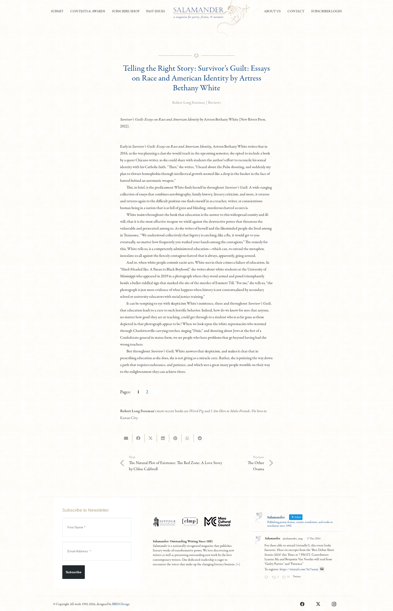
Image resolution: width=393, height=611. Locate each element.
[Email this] (126, 438)
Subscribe (73, 572)
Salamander (272, 538)
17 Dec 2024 (313, 538)
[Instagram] (334, 604)
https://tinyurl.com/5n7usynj (299, 569)
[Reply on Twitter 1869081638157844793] (267, 578)
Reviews (214, 103)
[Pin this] (175, 438)
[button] (65, 11)
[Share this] (138, 438)
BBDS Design (121, 604)
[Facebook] (302, 604)
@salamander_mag (292, 538)
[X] (318, 604)
